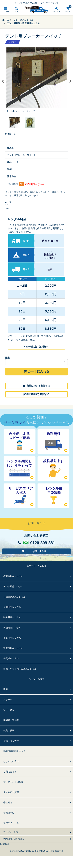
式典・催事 (8, 730)
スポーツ (7, 699)
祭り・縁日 (8, 710)
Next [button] (70, 81)
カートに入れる (38, 371)
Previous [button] (2, 81)
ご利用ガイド (10, 771)
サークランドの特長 (13, 782)
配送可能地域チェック (14, 751)
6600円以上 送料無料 (36, 346)
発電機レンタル (11, 658)
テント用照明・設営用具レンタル (23, 23)
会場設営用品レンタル (14, 597)
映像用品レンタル (12, 617)
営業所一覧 (8, 812)
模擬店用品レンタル (13, 576)
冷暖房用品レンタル (13, 648)
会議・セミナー (11, 740)
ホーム (5, 20)
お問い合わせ (39, 551)
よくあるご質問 (11, 792)
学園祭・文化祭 (11, 720)
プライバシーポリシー (11, 832)
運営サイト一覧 (11, 823)
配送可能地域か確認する (36, 394)
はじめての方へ (11, 761)
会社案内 (7, 802)
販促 (5, 689)
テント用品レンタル (23, 20)
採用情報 (5, 844)
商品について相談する (38, 385)
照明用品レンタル (12, 627)
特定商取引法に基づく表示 (13, 839)
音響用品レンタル (12, 607)
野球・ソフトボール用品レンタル (19, 669)
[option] (36, 80)
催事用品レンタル (12, 638)
